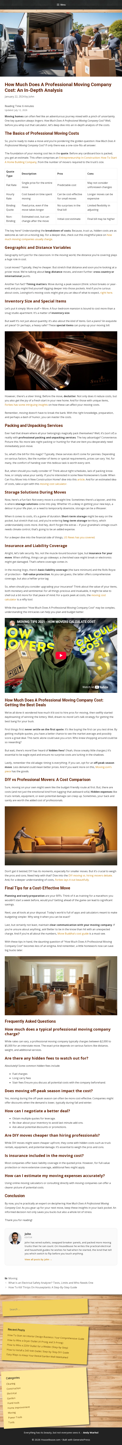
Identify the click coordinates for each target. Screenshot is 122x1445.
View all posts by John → (38, 1259)
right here (106, 292)
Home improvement (18, 1407)
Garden (11, 1398)
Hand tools (13, 1403)
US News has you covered (79, 537)
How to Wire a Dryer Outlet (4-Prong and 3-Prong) (35, 1341)
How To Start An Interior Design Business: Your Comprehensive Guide (45, 1337)
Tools (11, 1422)
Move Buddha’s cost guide (73, 933)
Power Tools (15, 1417)
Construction (13, 1388)
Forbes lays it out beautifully (72, 879)
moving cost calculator (53, 484)
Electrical (12, 1393)
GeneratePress (81, 1439)
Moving (12, 1278)
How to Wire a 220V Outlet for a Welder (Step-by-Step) (37, 1346)
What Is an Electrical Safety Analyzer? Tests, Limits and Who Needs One (50, 1282)
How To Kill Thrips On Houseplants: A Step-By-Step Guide (42, 1287)
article (81, 479)
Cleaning (10, 1383)
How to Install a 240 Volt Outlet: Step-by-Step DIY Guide (38, 1351)
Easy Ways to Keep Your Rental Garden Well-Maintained (37, 1356)
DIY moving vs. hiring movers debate (90, 875)
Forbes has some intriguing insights (26, 404)
